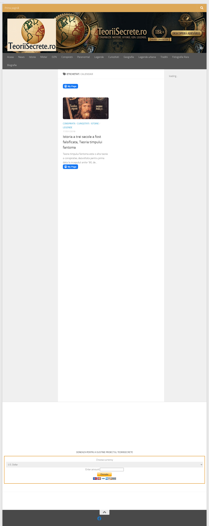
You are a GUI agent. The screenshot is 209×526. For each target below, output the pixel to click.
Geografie (129, 56)
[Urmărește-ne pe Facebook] (99, 518)
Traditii (164, 56)
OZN (54, 56)
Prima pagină (12, 7)
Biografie (12, 65)
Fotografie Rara (180, 56)
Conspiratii (67, 56)
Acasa (10, 56)
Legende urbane (147, 56)
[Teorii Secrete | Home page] (31, 35)
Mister (43, 56)
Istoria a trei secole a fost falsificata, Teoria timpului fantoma (82, 142)
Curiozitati (113, 56)
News (21, 56)
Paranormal (83, 56)
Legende (99, 56)
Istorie (32, 56)
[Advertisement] (33, 125)
